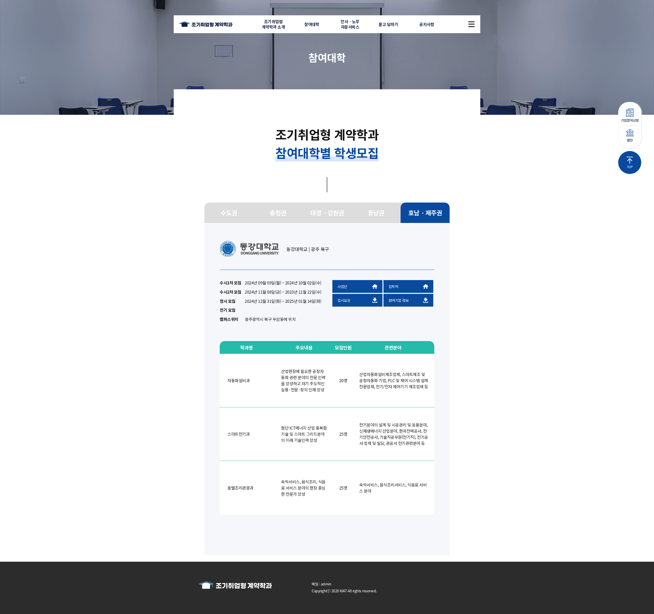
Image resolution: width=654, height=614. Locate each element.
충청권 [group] (278, 212)
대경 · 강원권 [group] (327, 212)
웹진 (630, 140)
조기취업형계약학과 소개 (273, 24)
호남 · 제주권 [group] (425, 212)
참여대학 (311, 24)
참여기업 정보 (399, 300)
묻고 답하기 (388, 24)
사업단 (342, 286)
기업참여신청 (630, 120)
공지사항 (426, 24)
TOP (630, 167)
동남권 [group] (376, 212)
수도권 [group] (229, 212)
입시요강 (343, 300)
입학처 (393, 286)
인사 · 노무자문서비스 (350, 24)
